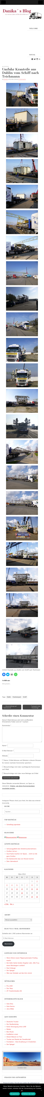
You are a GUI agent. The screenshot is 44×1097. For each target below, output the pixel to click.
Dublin (9, 697)
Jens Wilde (10, 1009)
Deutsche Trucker (12, 1021)
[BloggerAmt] (10, 837)
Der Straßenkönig (12, 1024)
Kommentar (6, 725)
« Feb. (6, 904)
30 (37, 897)
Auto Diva (10, 1004)
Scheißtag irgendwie (13, 824)
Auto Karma (11, 1006)
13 (22, 889)
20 (22, 893)
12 (17, 889)
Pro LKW (9, 986)
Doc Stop (10, 988)
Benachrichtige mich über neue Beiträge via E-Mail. (21, 773)
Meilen (9, 1029)
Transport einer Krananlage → (35, 707)
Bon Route (10, 1032)
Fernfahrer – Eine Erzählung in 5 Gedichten (21, 1042)
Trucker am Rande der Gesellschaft (19, 1039)
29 (32, 897)
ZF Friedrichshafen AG (14, 991)
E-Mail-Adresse (7, 751)
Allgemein (5, 66)
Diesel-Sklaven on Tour (14, 1037)
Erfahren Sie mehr (28, 1094)
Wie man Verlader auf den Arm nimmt (19, 973)
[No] (41, 1090)
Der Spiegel (10, 970)
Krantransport (17, 697)
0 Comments (22, 79)
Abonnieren (8, 944)
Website (5, 756)
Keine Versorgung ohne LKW (16, 1026)
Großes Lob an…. (13, 851)
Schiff (25, 697)
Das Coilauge (11, 968)
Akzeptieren (14, 1094)
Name (4, 745)
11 (12, 889)
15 (32, 889)
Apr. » (12, 904)
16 (37, 889)
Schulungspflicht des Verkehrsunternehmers (21, 849)
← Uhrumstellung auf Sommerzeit (10, 707)
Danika (6, 79)
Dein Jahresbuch (12, 861)
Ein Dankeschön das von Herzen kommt (20, 859)
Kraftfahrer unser (12, 1034)
